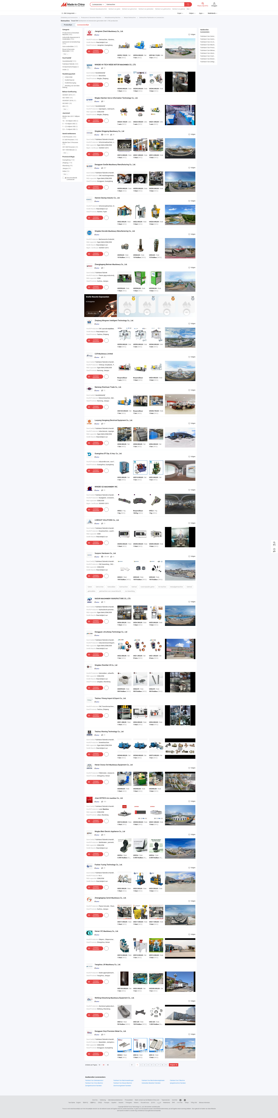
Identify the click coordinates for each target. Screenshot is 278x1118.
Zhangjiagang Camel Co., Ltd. (110, 898)
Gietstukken (111, 587)
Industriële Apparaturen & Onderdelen (71, 38)
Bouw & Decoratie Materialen (68, 50)
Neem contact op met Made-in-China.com (147, 1100)
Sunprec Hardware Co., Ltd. (105, 553)
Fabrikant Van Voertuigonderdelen (211, 56)
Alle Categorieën (69, 13)
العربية (159, 1102)
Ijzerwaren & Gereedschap (71, 43)
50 (108, 1065)
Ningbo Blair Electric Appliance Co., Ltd (110, 831)
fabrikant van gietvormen (129, 9)
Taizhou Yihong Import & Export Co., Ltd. (110, 698)
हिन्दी (173, 1102)
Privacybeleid (129, 1100)
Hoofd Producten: (92, 39)
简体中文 (85, 1102)
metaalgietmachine (176, 587)
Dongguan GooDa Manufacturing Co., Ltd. (115, 164)
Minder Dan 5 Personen (70, 143)
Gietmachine (123, 587)
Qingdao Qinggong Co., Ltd (109, 131)
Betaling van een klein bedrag (70, 86)
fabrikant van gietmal (178, 9)
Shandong (67, 165)
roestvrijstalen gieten (148, 587)
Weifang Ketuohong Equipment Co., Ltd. (114, 998)
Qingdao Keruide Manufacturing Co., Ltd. (115, 231)
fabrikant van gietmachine (163, 9)
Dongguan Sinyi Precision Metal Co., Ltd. (110, 1031)
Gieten (90, 587)
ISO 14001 (67, 98)
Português (129, 1102)
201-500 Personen (70, 147)
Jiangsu (66, 168)
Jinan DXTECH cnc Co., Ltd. (109, 798)
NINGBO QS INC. (106, 487)
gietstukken (91, 591)
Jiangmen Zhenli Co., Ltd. (109, 31)
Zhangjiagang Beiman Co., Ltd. (111, 264)
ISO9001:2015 (68, 95)
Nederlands (166, 1102)
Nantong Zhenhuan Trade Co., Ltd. (108, 387)
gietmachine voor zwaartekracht (110, 591)
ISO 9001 (67, 103)
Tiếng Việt (194, 1102)
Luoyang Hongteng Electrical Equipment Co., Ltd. (114, 420)
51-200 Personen (70, 140)
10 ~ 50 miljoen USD (70, 121)
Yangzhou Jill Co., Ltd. (108, 964)
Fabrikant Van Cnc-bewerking (210, 42)
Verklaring (103, 1100)
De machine (162, 587)
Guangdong (68, 160)
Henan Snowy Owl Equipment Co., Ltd (114, 765)
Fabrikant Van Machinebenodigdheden (153, 1080)
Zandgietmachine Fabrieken (93, 1085)
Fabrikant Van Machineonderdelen (211, 45)
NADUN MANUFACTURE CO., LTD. (113, 598)
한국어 (153, 1102)
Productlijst (68, 25)
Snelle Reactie (69, 80)
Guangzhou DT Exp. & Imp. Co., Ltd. (108, 453)
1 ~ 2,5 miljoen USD (70, 126)
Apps (201, 13)
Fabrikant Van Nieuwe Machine (122, 1083)
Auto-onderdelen (70, 46)
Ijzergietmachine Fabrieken (178, 1083)
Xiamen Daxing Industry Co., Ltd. (107, 198)
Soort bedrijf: (90, 73)
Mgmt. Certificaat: (92, 148)
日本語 (100, 1102)
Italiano (136, 1102)
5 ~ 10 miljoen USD (69, 124)
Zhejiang (67, 163)
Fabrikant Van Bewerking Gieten (211, 59)
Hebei (65, 171)
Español (114, 1102)
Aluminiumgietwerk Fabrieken (122, 1085)
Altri (65, 106)
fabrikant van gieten (114, 9)
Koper (179, 13)
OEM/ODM (68, 77)
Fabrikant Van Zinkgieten (208, 62)
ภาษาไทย (179, 1102)
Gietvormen (100, 587)
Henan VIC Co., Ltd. (106, 931)
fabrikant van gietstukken (146, 9)
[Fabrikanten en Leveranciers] (72, 4)
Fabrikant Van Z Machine (177, 1080)
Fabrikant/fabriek (70, 64)
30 (103, 1065)
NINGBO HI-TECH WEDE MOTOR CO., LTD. (115, 64)
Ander (65, 70)
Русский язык (145, 1102)
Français (106, 1102)
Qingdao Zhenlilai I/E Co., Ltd (106, 665)
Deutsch (121, 1102)
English (78, 1102)
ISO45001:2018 (69, 100)
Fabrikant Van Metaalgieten (209, 50)
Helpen (191, 13)
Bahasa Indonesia (204, 1102)
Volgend (172, 1065)
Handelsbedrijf (69, 61)
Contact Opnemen (96, 51)
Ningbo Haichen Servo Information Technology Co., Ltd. (116, 98)
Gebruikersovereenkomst (115, 1100)
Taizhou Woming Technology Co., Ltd (109, 731)
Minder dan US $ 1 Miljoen (71, 117)
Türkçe (187, 1102)
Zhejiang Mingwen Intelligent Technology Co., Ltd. (114, 320)
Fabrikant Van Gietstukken (209, 36)
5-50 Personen (69, 137)
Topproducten (166, 1100)
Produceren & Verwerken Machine (70, 34)
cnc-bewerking (130, 591)
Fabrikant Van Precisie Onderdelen (211, 47)
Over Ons (95, 1100)
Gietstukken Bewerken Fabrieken (151, 1083)
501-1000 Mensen (69, 150)
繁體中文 (93, 1102)
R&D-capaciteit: (91, 112)
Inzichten (174, 1100)
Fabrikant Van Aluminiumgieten (211, 53)
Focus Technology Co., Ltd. (136, 1106)
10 (99, 1065)
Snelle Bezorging (70, 83)
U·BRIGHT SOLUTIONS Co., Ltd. (107, 520)
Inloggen (214, 6)
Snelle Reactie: (91, 42)
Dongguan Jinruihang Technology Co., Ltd (111, 632)
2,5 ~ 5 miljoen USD (70, 129)
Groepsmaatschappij (70, 67)
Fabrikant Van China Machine (94, 1083)
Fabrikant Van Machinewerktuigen (123, 1080)
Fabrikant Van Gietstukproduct (94, 1080)
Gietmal (134, 587)
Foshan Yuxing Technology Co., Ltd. (108, 864)
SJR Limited (104, 354)
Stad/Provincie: (91, 45)
